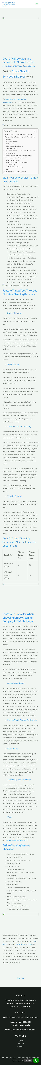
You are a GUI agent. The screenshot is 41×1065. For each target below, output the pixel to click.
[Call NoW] (36, 1060)
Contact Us (20, 1047)
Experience (11, 165)
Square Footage (12, 141)
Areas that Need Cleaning (15, 146)
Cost (9, 169)
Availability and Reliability (15, 167)
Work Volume (12, 144)
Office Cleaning (8, 66)
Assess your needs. (14, 160)
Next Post (20, 978)
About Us (20, 1043)
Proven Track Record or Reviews (17, 162)
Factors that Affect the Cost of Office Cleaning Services (20, 138)
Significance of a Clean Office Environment (18, 134)
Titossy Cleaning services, (24, 944)
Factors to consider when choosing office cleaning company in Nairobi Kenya (18, 157)
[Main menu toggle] (36, 4)
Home (21, 1040)
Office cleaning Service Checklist (15, 172)
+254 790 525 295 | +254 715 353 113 (16, 840)
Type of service (12, 148)
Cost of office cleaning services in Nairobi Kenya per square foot (20, 152)
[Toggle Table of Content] (34, 131)
